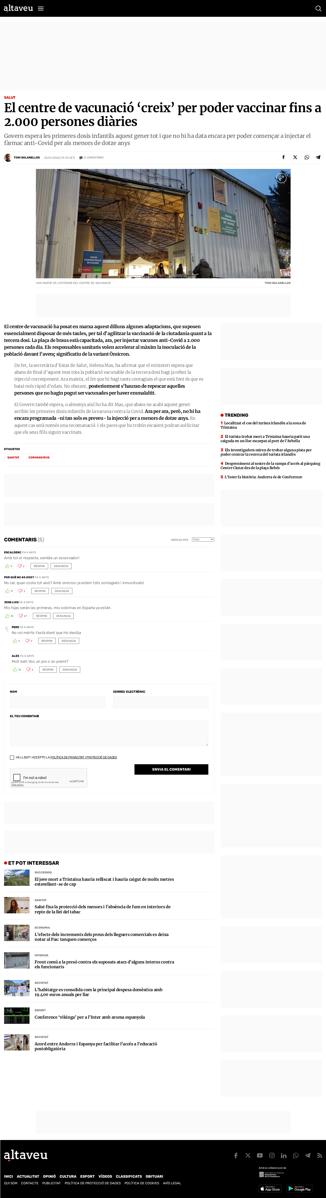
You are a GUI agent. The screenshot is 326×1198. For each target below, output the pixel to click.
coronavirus (39, 457)
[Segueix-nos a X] (248, 1155)
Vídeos (105, 1176)
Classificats (129, 1176)
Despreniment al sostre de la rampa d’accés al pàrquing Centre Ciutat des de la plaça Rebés (270, 465)
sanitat (13, 457)
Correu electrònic (129, 692)
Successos (43, 872)
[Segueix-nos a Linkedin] (284, 1155)
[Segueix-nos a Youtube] (260, 1155)
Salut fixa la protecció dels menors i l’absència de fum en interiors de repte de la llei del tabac (102, 909)
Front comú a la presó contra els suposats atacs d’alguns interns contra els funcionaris (104, 964)
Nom (13, 692)
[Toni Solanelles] (8, 158)
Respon (39, 566)
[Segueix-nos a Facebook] (236, 1155)
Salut (10, 97)
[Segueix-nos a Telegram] (307, 1155)
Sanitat (41, 900)
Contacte (29, 1183)
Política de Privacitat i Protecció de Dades (83, 757)
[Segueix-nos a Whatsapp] (295, 1155)
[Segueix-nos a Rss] (319, 1155)
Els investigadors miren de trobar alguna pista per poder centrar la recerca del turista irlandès (266, 452)
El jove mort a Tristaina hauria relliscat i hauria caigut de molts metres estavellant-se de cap (104, 882)
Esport (40, 1010)
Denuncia (61, 566)
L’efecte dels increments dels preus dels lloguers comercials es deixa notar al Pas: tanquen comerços (102, 937)
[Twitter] (295, 157)
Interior (41, 955)
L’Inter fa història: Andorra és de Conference (263, 477)
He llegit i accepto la (66, 757)
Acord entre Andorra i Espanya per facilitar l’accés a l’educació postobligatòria (96, 1046)
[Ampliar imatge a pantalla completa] (281, 178)
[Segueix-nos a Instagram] (272, 1155)
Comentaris (94, 157)
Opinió (49, 1176)
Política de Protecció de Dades (93, 1183)
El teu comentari (24, 716)
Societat (41, 983)
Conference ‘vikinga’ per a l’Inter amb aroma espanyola (90, 1017)
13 (19, 669)
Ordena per (179, 540)
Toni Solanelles (27, 157)
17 (12, 591)
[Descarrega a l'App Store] (270, 1188)
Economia (42, 927)
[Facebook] (283, 157)
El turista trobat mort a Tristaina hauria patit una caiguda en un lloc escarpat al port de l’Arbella (265, 438)
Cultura (68, 1176)
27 (25, 616)
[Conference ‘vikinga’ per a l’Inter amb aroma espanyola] (17, 1015)
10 (12, 616)
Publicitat (51, 1183)
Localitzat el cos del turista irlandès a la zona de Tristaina (263, 425)
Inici (8, 1176)
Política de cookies (142, 1183)
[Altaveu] (18, 8)
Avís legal (172, 1183)
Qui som (10, 1183)
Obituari (154, 1176)
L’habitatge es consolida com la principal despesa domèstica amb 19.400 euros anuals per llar (98, 992)
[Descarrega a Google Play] (300, 1188)
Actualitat (28, 1176)
